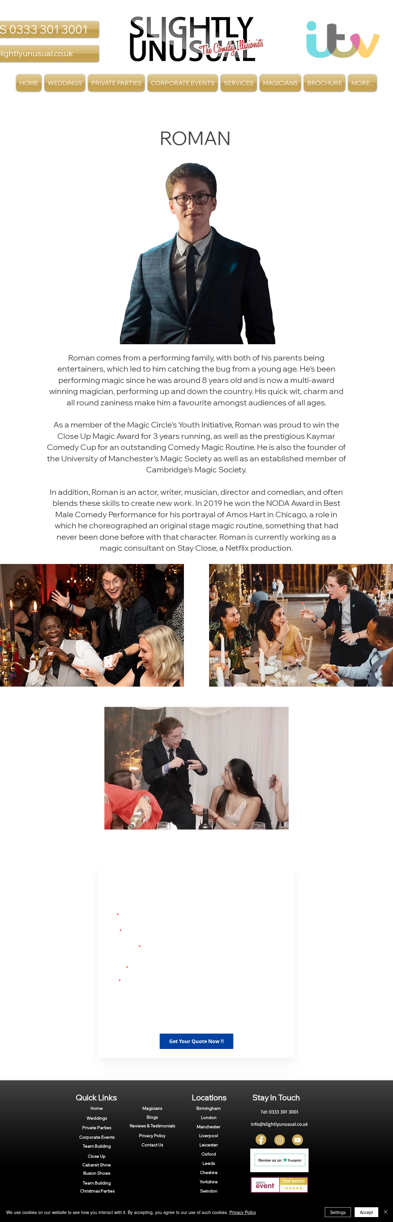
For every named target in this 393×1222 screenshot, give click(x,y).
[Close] (385, 1212)
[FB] (261, 1143)
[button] (238, 82)
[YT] (297, 1143)
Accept (366, 1212)
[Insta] (279, 1143)
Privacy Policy (242, 1212)
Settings (338, 1212)
